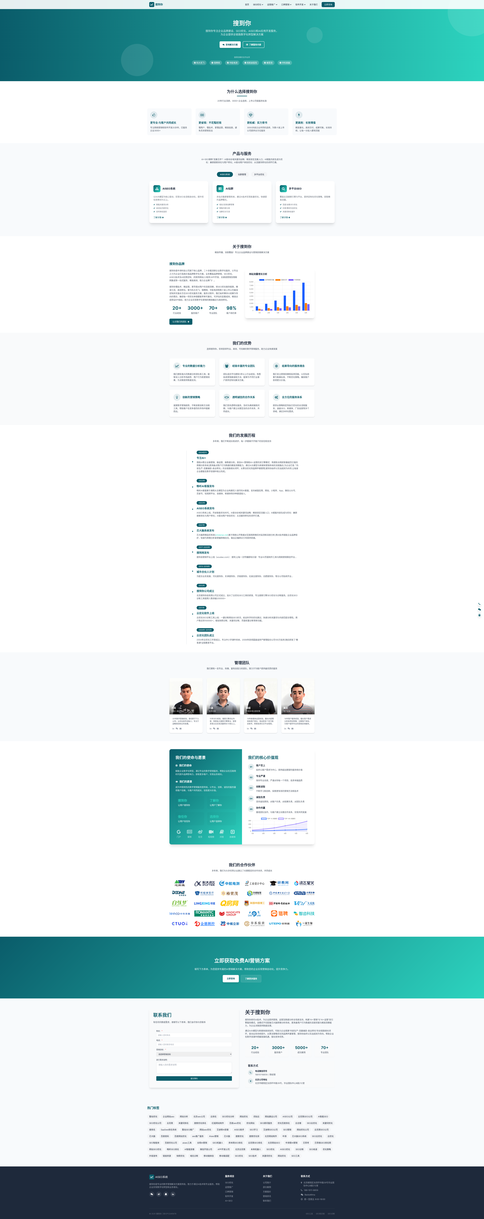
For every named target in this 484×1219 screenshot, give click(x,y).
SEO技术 (253, 1156)
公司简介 (267, 1182)
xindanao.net (222, 535)
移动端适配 (224, 1156)
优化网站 (250, 1123)
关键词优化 (328, 1123)
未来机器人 (256, 1149)
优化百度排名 (284, 1123)
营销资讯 (267, 1196)
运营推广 (271, 4)
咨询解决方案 (232, 44)
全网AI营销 (202, 1142)
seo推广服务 (198, 1136)
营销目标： (161, 1049)
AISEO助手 (239, 1129)
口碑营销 (285, 4)
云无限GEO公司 (305, 1116)
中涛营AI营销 (291, 1142)
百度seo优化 (235, 1123)
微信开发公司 (206, 1149)
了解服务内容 (255, 44)
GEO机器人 (218, 1142)
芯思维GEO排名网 (323, 1142)
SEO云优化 (312, 1123)
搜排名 (152, 1129)
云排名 (213, 1116)
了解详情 (157, 217)
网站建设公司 (271, 1116)
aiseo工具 (187, 1142)
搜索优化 (240, 1136)
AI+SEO (228, 1200)
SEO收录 (313, 1149)
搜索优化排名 (200, 1123)
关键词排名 (183, 1123)
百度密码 (165, 1136)
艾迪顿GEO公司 (270, 1129)
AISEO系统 (225, 174)
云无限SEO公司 (321, 1129)
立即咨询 (328, 4)
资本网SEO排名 (236, 1142)
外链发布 (153, 1156)
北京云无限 (240, 1149)
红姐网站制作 (218, 1123)
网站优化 (244, 1116)
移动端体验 (209, 1156)
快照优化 (180, 1156)
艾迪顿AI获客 (223, 1129)
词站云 (256, 1116)
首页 (247, 4)
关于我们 (314, 4)
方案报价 (267, 1191)
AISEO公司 (288, 1116)
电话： (159, 1040)
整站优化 (153, 1116)
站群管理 (242, 174)
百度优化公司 (171, 1142)
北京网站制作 (271, 1136)
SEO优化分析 (228, 1116)
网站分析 (184, 1116)
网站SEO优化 (155, 1149)
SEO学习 (254, 1129)
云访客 (298, 1123)
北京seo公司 (199, 1116)
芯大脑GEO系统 (299, 1136)
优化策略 (327, 1149)
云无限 (170, 1123)
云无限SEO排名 (255, 1142)
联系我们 (267, 1200)
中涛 (284, 1136)
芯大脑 (152, 1136)
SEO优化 (257, 4)
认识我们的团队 (179, 321)
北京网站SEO (274, 1142)
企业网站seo (168, 1116)
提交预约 (194, 1078)
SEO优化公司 (155, 1123)
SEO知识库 (320, 1214)
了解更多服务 (251, 978)
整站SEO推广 (188, 1129)
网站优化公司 (303, 1129)
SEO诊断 (300, 1149)
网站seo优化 (205, 1129)
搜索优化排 (254, 1136)
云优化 (331, 1136)
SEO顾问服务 (266, 1123)
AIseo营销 (213, 1136)
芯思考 (306, 1142)
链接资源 (167, 1156)
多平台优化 (259, 174)
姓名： (159, 1031)
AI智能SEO (323, 1116)
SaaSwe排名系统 (168, 1129)
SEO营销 (287, 1129)
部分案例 (267, 1187)
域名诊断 (194, 1156)
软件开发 (299, 4)
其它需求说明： (162, 1060)
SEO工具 (295, 1156)
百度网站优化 (180, 1136)
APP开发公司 (224, 1149)
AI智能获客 (189, 1149)
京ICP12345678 (169, 1214)
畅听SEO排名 (173, 1149)
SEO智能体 (154, 1142)
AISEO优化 (285, 1149)
